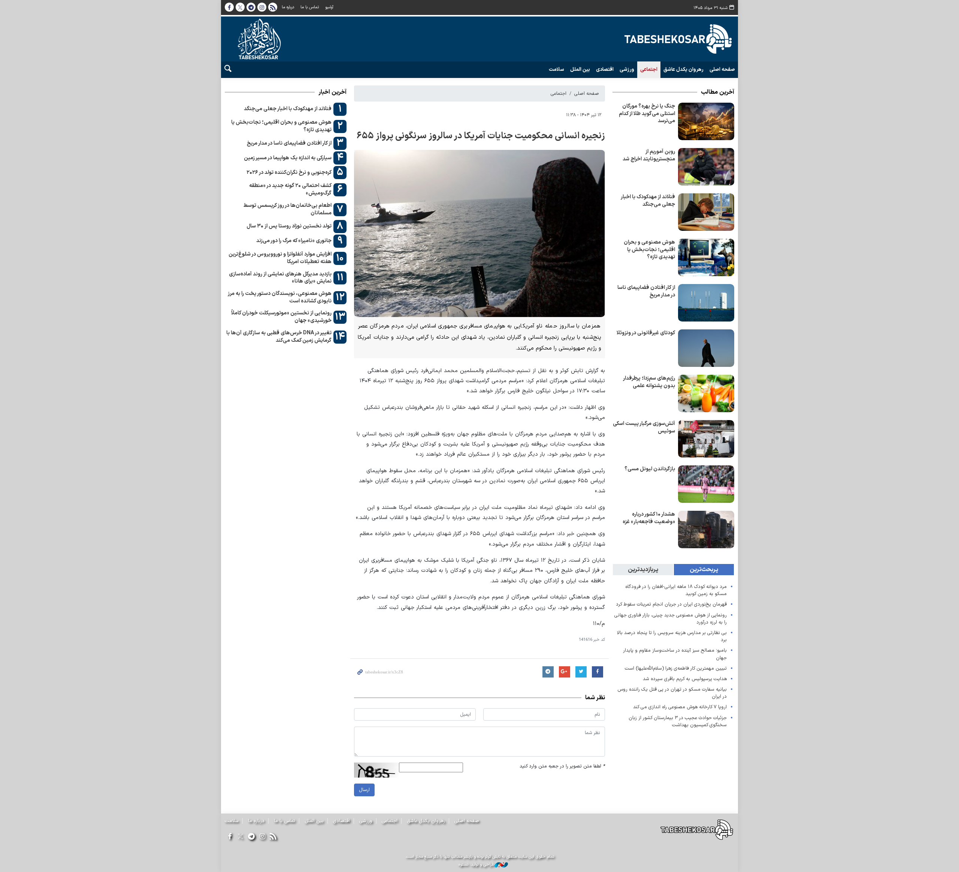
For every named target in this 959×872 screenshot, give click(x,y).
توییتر (240, 7)
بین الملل (580, 69)
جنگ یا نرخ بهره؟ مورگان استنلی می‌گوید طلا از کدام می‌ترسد (647, 113)
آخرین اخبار (332, 92)
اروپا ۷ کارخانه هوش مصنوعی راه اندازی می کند (680, 706)
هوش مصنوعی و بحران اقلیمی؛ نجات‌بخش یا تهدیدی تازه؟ (649, 249)
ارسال (364, 789)
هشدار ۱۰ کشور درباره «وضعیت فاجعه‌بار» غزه (649, 518)
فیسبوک (229, 7)
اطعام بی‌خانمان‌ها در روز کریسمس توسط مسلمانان (287, 209)
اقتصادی (605, 69)
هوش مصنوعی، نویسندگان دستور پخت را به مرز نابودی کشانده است (280, 297)
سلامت (556, 69)
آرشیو (329, 7)
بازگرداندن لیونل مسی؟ (649, 469)
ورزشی (627, 69)
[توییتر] (240, 837)
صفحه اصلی (722, 69)
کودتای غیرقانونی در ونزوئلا (646, 333)
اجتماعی (648, 69)
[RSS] (273, 837)
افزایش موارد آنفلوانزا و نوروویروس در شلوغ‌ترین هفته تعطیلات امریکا (280, 258)
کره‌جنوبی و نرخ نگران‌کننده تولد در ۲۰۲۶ (289, 172)
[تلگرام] (251, 837)
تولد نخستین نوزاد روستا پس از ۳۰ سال (289, 226)
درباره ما (288, 7)
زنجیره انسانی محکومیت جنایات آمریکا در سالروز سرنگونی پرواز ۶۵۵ (481, 136)
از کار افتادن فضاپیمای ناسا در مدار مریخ (646, 291)
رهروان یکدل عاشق (683, 69)
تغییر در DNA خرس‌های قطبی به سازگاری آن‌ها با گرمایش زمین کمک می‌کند (279, 336)
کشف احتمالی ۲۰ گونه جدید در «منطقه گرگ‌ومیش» (290, 189)
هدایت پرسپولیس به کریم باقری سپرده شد (685, 678)
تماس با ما (309, 7)
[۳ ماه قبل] (706, 121)
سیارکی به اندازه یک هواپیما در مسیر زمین (288, 158)
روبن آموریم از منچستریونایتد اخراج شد (649, 155)
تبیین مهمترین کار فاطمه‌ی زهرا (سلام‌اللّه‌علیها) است (676, 668)
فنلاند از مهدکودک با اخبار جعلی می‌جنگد (648, 200)
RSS (272, 7)
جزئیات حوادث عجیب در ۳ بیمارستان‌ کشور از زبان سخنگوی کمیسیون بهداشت (678, 721)
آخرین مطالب (717, 92)
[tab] (704, 570)
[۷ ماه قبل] (706, 166)
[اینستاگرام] (262, 837)
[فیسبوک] (229, 837)
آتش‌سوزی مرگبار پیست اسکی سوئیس (644, 427)
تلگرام (250, 7)
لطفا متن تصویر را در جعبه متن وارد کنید (562, 766)
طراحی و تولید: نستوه (476, 865)
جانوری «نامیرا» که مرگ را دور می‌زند (294, 241)
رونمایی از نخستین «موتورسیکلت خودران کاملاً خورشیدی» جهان (281, 317)
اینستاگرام (261, 7)
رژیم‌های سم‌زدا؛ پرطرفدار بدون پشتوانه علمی (649, 382)
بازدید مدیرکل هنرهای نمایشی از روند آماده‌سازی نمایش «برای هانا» (280, 278)
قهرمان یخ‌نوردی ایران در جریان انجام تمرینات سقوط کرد (671, 604)
